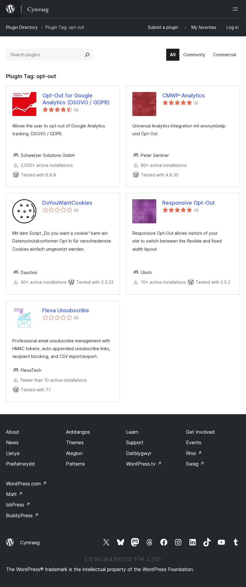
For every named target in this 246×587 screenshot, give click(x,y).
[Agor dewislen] (236, 9)
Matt (14, 494)
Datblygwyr (139, 453)
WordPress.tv (144, 464)
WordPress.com (26, 484)
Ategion (74, 453)
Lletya (13, 453)
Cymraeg (30, 543)
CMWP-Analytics (183, 95)
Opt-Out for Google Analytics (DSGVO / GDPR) (76, 98)
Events (193, 442)
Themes (75, 442)
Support (134, 442)
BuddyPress (22, 515)
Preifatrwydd (20, 464)
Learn (132, 432)
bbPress (18, 505)
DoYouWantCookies (67, 203)
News (12, 442)
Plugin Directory (22, 27)
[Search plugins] (87, 55)
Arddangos (78, 432)
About (12, 432)
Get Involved (200, 432)
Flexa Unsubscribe (65, 310)
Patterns (75, 464)
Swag (195, 464)
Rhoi (194, 453)
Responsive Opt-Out (188, 203)
